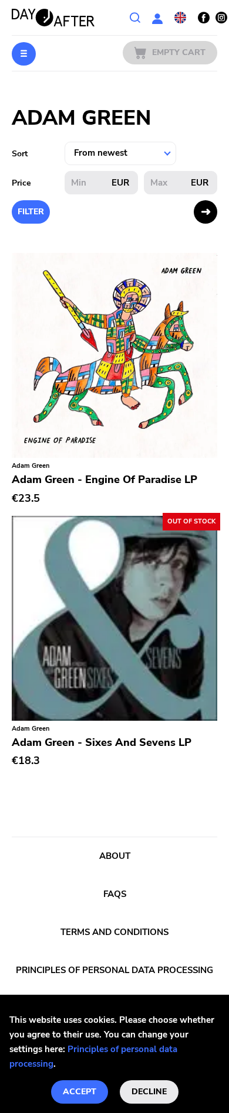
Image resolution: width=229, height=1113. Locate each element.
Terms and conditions (114, 932)
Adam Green (30, 465)
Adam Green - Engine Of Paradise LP (104, 479)
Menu (24, 54)
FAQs (114, 894)
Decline (149, 1091)
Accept (79, 1091)
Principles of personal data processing (114, 970)
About (114, 856)
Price (21, 183)
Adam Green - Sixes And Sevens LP (101, 742)
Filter (31, 211)
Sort (20, 153)
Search (135, 17)
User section (157, 17)
